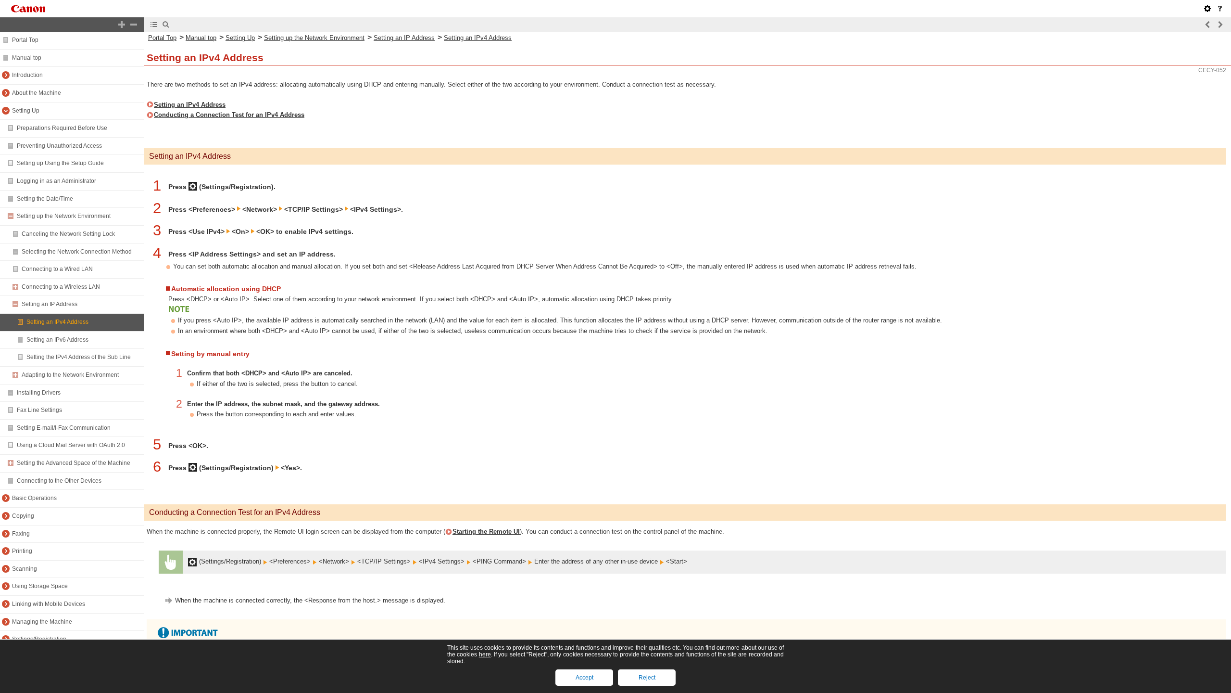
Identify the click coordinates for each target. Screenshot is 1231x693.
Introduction (27, 75)
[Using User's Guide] (1220, 8)
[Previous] (1208, 24)
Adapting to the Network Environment (70, 375)
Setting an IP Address (49, 304)
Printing (22, 551)
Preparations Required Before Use (62, 128)
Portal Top (25, 40)
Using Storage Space (40, 586)
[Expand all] (121, 24)
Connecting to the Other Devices (59, 480)
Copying (23, 516)
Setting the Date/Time (45, 198)
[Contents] (154, 24)
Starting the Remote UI (486, 531)
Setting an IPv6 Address (57, 339)
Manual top (26, 57)
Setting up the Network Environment (64, 216)
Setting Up (25, 110)
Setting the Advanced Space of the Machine (73, 463)
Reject (647, 677)
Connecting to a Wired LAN (57, 269)
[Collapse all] (133, 24)
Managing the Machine (42, 621)
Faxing (21, 533)
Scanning (24, 568)
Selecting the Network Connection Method (77, 251)
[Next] (1220, 24)
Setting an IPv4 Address (57, 322)
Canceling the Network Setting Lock (68, 234)
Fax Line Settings (39, 410)
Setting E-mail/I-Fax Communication (64, 427)
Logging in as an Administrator (56, 181)
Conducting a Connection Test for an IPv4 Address (229, 114)
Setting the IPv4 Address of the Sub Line (78, 357)
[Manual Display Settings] (1207, 8)
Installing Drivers (39, 392)
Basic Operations (34, 498)
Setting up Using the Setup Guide (60, 163)
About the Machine (36, 93)
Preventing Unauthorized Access (59, 145)
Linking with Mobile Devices (48, 604)
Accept (584, 677)
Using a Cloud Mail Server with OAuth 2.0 (71, 445)
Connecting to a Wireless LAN (61, 286)
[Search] (166, 24)
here (485, 654)
